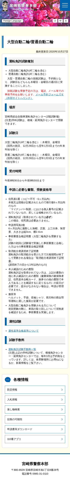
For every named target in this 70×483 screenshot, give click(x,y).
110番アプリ (14, 439)
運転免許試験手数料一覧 (22, 349)
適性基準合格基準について (23, 330)
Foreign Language (12, 21)
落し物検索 (13, 409)
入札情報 (12, 399)
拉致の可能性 (14, 419)
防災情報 (12, 389)
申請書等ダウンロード (19, 429)
